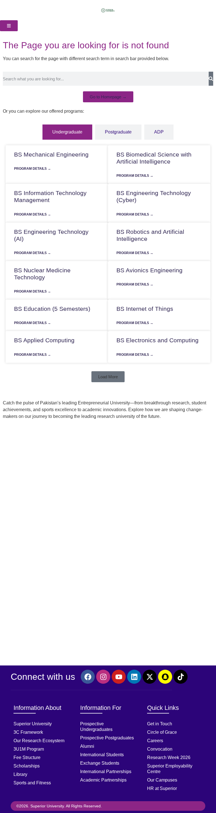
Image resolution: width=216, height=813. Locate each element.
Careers (155, 740)
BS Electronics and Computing (157, 340)
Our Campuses (162, 780)
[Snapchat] (165, 677)
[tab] (67, 132)
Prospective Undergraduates (96, 726)
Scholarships (27, 766)
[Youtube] (119, 677)
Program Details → (32, 169)
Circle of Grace (162, 732)
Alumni (87, 746)
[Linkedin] (134, 677)
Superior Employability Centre (169, 769)
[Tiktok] (181, 677)
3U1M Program (29, 749)
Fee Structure (27, 757)
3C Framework (28, 732)
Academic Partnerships (103, 780)
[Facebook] (88, 677)
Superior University (33, 723)
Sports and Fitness (32, 782)
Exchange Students (99, 763)
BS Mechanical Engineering (51, 154)
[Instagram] (103, 677)
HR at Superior (162, 788)
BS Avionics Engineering (149, 270)
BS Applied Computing (44, 340)
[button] (108, 376)
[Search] (211, 79)
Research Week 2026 (168, 757)
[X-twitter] (150, 677)
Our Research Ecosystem (39, 740)
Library (20, 774)
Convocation (159, 749)
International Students (102, 754)
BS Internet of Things (144, 308)
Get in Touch (159, 723)
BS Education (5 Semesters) (52, 308)
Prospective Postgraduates (107, 737)
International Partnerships (105, 771)
